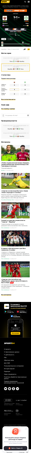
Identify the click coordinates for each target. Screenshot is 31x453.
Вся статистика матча (8, 99)
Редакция (7, 371)
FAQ (5, 357)
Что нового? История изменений (18, 308)
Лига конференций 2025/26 (13, 5)
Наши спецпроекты (10, 374)
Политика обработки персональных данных (15, 377)
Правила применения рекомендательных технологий (14, 382)
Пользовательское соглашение (14, 366)
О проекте (7, 349)
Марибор (5, 23)
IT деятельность (9, 354)
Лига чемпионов (5, 227)
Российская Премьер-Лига (7, 199)
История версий (9, 368)
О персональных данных (11, 352)
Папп (19, 35)
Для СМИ (7, 363)
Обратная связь (9, 360)
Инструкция (15, 333)
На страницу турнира (8, 108)
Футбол (4, 5)
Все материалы (6, 294)
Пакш (27, 23)
